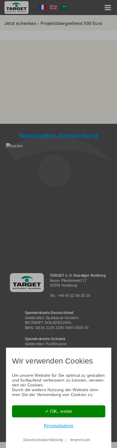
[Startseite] (16, 7)
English (53, 7)
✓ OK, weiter (58, 411)
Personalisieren (58, 425)
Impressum (80, 440)
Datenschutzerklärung (43, 440)
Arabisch (64, 7)
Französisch (42, 7)
